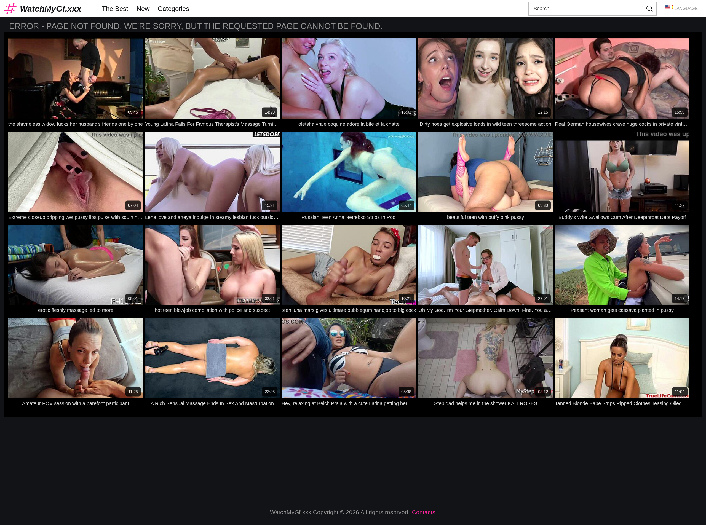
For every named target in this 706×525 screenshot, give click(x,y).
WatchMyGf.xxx (50, 8)
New (143, 8)
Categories (173, 8)
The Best (115, 8)
